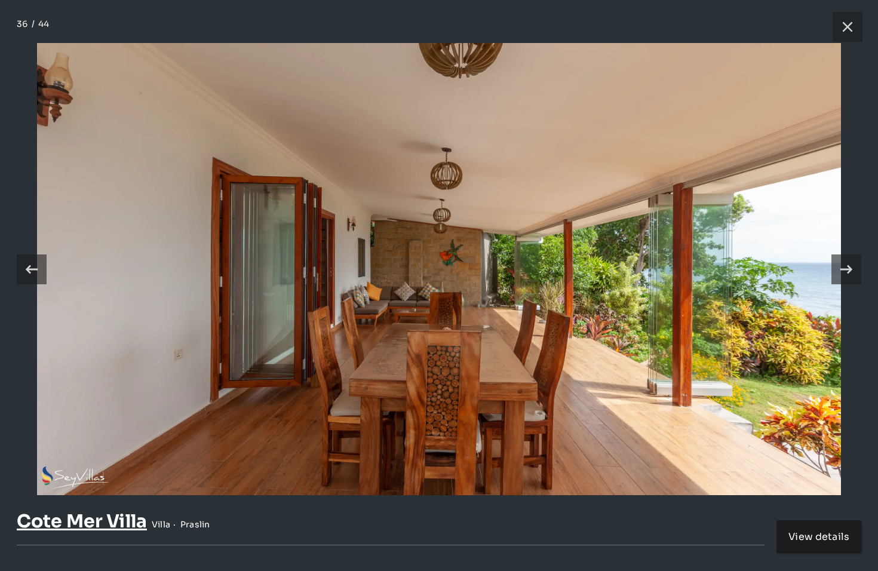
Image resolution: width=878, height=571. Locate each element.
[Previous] (32, 269)
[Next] (846, 269)
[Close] (841, 27)
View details (818, 536)
